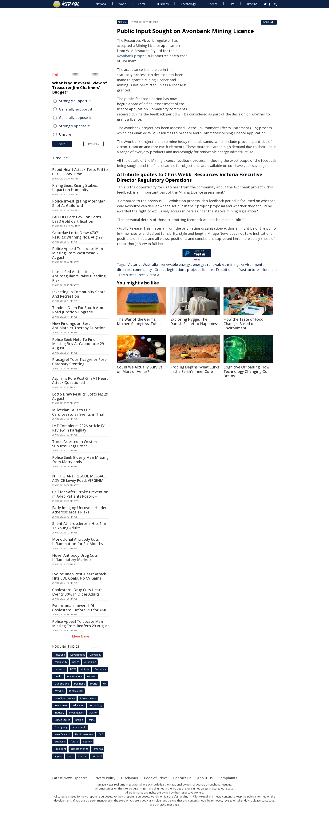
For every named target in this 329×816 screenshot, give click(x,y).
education (78, 705)
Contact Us (182, 778)
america (98, 748)
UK (104, 683)
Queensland (62, 683)
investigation (76, 712)
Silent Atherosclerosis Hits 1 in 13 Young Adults (79, 525)
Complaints (227, 778)
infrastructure (247, 269)
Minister (92, 676)
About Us (205, 778)
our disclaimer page (167, 804)
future (74, 741)
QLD (101, 734)
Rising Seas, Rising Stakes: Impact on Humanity (75, 187)
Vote (62, 144)
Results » (93, 144)
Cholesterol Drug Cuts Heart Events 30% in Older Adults (77, 592)
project (193, 269)
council (94, 683)
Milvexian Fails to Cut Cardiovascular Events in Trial (78, 412)
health (58, 676)
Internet (83, 756)
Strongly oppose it (74, 126)
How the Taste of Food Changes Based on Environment (244, 324)
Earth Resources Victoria (139, 274)
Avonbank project (131, 56)
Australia (150, 264)
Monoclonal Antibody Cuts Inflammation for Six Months (77, 541)
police (75, 662)
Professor (100, 669)
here (161, 243)
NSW (73, 669)
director (123, 269)
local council (76, 691)
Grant (159, 269)
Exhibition (224, 269)
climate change (79, 748)
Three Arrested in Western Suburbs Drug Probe (75, 443)
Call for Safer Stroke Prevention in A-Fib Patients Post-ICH (80, 494)
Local (141, 4)
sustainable (79, 727)
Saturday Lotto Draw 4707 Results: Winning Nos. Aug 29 (77, 235)
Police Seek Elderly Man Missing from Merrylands (80, 459)
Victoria (134, 264)
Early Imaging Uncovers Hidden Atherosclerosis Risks (79, 510)
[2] (194, 796)
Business (163, 4)
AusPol (93, 712)
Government (77, 654)
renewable (215, 264)
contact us (267, 800)
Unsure (65, 134)
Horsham (269, 269)
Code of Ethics (156, 778)
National (101, 4)
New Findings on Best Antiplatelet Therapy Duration (78, 325)
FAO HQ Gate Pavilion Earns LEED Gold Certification (76, 219)
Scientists (60, 741)
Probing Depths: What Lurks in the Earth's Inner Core (194, 369)
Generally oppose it (75, 117)
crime (92, 720)
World (122, 4)
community (142, 269)
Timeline (251, 4)
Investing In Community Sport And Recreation (78, 294)
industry (59, 712)
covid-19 (59, 691)
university (95, 654)
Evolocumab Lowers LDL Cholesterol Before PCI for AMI (79, 608)
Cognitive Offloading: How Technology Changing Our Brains (246, 371)
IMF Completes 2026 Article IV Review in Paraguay (78, 428)
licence (207, 269)
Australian (90, 662)
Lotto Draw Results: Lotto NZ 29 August (80, 396)
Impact (58, 756)
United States (62, 720)
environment (251, 264)
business (79, 683)
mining (232, 264)
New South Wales (65, 698)
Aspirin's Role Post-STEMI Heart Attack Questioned (80, 380)
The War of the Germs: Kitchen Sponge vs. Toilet (139, 321)
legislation (175, 269)
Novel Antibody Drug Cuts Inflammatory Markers (75, 557)
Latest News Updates (70, 778)
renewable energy (175, 264)
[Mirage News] (68, 4)
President (60, 748)
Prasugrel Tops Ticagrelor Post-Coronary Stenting (79, 361)
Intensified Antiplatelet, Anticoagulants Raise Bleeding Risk (78, 276)
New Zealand (62, 734)
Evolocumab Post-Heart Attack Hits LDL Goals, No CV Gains (79, 576)
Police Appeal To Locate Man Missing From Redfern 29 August (80, 623)
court (70, 756)
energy (198, 264)
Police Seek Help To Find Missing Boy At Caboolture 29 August (78, 344)
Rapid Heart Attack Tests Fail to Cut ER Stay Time (80, 171)
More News (80, 636)
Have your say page (251, 165)
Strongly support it (75, 100)
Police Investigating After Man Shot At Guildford (78, 203)
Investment (61, 705)
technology (95, 705)
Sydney (87, 741)
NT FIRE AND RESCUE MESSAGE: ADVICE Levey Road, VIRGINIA (79, 478)
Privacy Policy (104, 778)
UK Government (84, 734)
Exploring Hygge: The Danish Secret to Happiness (194, 321)
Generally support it (75, 109)
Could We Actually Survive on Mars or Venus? (140, 369)
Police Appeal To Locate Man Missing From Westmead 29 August (77, 253)
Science (213, 4)
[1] (191, 796)
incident (97, 756)
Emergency (61, 727)
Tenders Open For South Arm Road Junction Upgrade (77, 310)
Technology (188, 4)
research (60, 669)
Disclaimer (129, 778)
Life (232, 4)
